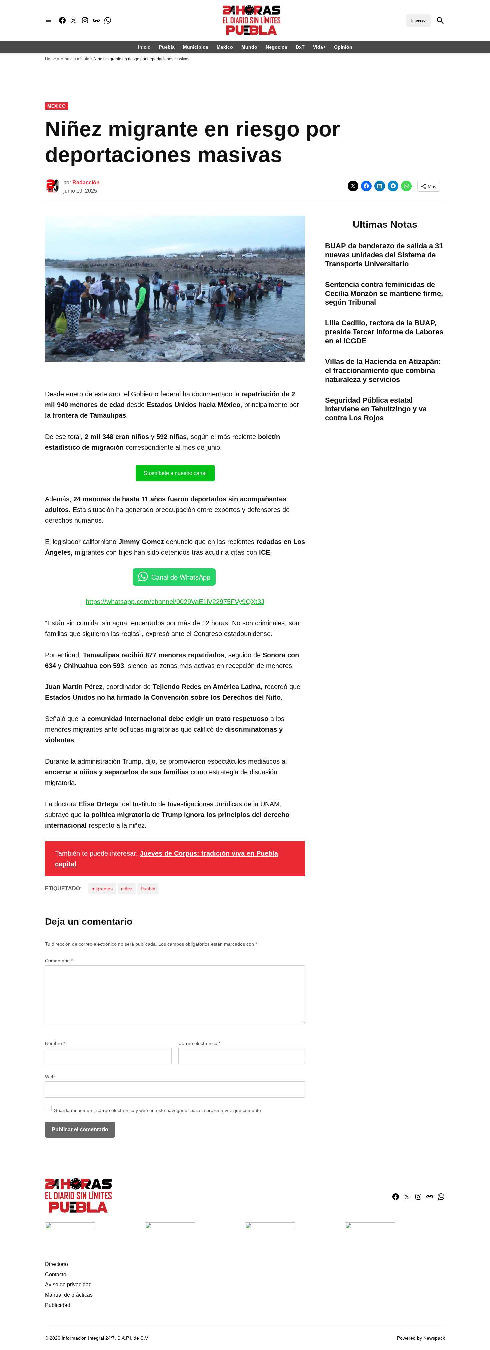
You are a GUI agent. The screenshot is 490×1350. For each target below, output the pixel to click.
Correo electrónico (199, 1043)
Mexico (225, 47)
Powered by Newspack (421, 1338)
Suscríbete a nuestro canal (175, 473)
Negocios (276, 47)
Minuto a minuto (74, 59)
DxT (300, 47)
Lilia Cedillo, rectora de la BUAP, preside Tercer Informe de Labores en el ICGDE (384, 332)
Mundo (249, 47)
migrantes (102, 888)
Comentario (59, 960)
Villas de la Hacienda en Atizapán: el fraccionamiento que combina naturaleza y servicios (383, 370)
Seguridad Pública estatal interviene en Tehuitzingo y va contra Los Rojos (376, 409)
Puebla (167, 47)
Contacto (55, 1274)
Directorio (56, 1264)
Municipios (195, 47)
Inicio (144, 47)
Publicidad (57, 1305)
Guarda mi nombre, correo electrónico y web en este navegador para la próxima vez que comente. (158, 1110)
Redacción (86, 182)
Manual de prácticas (69, 1295)
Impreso (418, 20)
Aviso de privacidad (68, 1284)
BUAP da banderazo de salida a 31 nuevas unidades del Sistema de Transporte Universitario (384, 255)
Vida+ (319, 47)
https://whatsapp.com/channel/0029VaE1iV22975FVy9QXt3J (175, 601)
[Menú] (48, 20)
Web (50, 1076)
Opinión (343, 47)
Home (50, 59)
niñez (126, 888)
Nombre (55, 1043)
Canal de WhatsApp (180, 577)
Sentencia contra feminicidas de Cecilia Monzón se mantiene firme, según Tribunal (384, 293)
